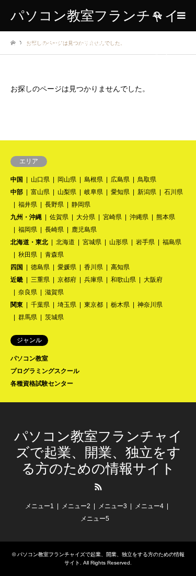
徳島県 (40, 267)
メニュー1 (39, 506)
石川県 (173, 192)
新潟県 (146, 192)
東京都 (93, 304)
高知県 (120, 267)
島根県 (93, 179)
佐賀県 (59, 217)
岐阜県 (93, 192)
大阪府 (153, 279)
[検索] (156, 15)
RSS (98, 486)
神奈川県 (150, 304)
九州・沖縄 (26, 217)
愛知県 (120, 192)
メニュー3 (112, 506)
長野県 (54, 204)
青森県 (54, 254)
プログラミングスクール (44, 371)
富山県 (40, 192)
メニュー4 (149, 506)
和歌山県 (123, 279)
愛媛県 (66, 267)
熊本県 (165, 217)
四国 (16, 267)
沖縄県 (139, 217)
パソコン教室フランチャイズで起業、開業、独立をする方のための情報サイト (98, 452)
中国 (16, 179)
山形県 (118, 242)
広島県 (120, 179)
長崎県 (54, 229)
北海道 (65, 242)
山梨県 (66, 192)
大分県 (85, 217)
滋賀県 (54, 292)
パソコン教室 (29, 358)
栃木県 (120, 304)
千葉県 (40, 304)
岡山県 (66, 179)
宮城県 (92, 242)
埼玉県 (66, 304)
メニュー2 (76, 506)
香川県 (93, 267)
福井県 (27, 204)
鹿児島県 (84, 229)
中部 (16, 192)
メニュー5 (94, 518)
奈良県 (27, 292)
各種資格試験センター (41, 383)
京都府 (66, 279)
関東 (16, 304)
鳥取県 (146, 179)
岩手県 (145, 242)
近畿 (16, 279)
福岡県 (27, 229)
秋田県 (27, 254)
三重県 (40, 279)
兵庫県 (93, 279)
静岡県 (81, 204)
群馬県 (27, 317)
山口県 (40, 179)
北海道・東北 (29, 242)
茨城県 (54, 317)
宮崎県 (112, 217)
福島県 (172, 242)
